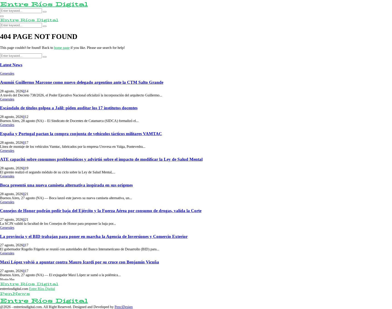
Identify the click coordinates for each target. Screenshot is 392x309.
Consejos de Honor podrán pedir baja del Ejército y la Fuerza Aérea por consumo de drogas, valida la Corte (100, 210)
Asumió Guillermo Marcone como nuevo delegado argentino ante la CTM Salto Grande (81, 82)
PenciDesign (124, 307)
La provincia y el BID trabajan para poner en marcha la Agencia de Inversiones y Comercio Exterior (94, 236)
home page (62, 48)
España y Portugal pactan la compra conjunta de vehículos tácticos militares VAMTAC (81, 133)
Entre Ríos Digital (44, 4)
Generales (7, 73)
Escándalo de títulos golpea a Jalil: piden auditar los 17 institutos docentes (68, 107)
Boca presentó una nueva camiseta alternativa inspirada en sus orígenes (66, 185)
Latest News (11, 64)
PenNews (15, 294)
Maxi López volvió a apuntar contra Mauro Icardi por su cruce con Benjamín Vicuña (79, 262)
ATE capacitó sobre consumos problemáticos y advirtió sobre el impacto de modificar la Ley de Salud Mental (101, 159)
